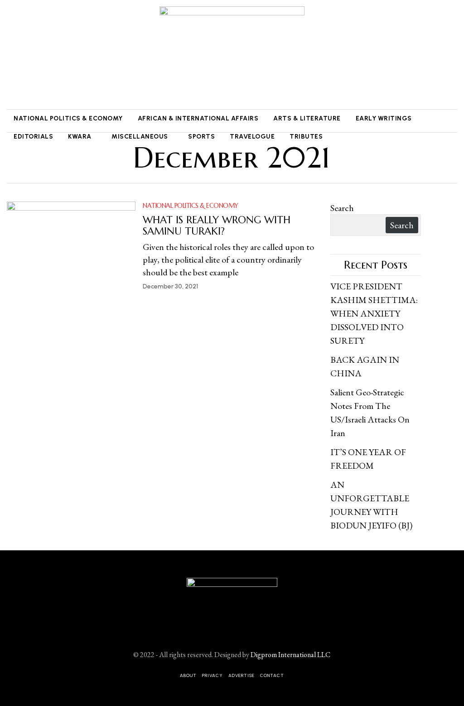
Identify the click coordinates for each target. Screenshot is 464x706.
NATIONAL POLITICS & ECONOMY (190, 206)
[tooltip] (12, 54)
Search (342, 208)
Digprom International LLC (290, 654)
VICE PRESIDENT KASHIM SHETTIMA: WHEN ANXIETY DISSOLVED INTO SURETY (374, 313)
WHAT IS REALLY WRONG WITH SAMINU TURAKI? (216, 225)
